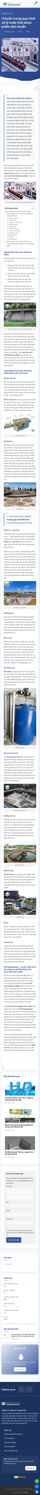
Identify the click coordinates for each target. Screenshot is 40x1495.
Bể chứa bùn (13, 239)
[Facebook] (21, 1389)
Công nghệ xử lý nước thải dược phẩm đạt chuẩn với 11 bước (19, 215)
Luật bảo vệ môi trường (11, 1297)
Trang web (9, 1219)
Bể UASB (7, 672)
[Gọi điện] (37, 1481)
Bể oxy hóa (13, 226)
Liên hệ (29, 1468)
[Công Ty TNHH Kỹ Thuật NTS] (12, 4)
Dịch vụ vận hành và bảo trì (13, 1434)
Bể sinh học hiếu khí (15, 231)
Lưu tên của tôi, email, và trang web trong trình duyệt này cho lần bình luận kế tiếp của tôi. (20, 1233)
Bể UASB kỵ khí (14, 228)
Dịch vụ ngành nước (11, 1451)
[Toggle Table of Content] (32, 208)
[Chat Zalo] (37, 1492)
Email (8, 1210)
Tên (7, 1202)
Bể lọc (12, 237)
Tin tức (6, 1317)
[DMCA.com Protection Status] (20, 1477)
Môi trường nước (9, 1303)
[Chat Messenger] (37, 1486)
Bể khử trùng (13, 235)
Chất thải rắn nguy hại (10, 1283)
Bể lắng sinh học (14, 233)
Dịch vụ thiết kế (9, 1446)
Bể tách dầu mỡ (13, 218)
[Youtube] (29, 1389)
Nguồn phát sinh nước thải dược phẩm (18, 211)
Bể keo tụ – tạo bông (16, 222)
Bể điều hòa (13, 220)
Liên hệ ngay (20, 1369)
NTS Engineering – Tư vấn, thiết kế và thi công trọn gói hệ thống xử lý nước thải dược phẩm (20, 244)
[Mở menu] (35, 4)
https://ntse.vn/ (26, 1048)
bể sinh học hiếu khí (15, 757)
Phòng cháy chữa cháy (11, 1310)
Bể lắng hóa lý (14, 224)
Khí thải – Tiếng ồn (9, 1290)
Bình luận (9, 1186)
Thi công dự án (9, 1438)
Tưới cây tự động (10, 1442)
